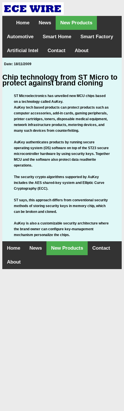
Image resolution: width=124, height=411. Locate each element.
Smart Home (57, 36)
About (82, 50)
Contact (56, 50)
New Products (76, 22)
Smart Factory (96, 36)
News (45, 22)
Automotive (20, 36)
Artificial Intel (22, 50)
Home (22, 22)
